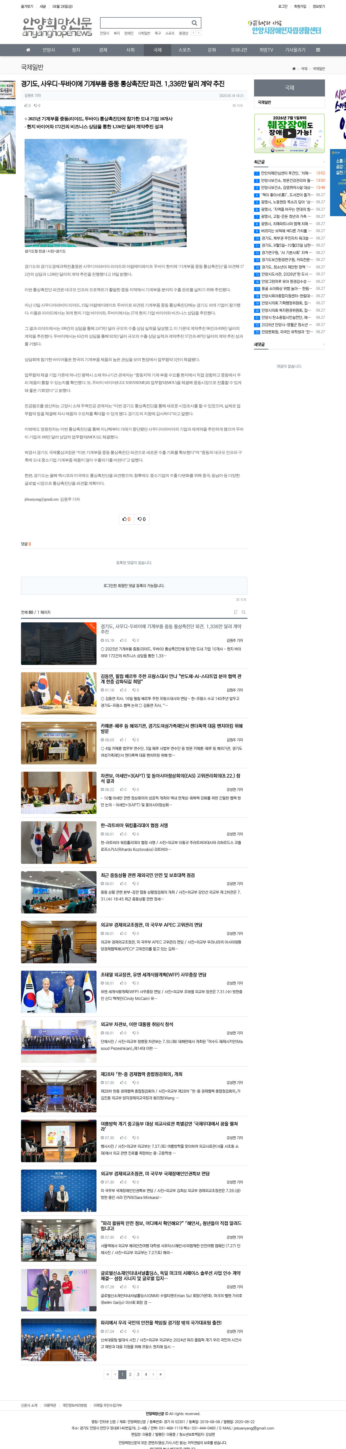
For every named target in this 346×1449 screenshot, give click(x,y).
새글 (43, 7)
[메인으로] (28, 50)
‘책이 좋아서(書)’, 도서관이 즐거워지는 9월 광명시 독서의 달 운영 (285, 195)
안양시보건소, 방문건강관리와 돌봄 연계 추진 (285, 180)
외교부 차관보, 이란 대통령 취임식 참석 (137, 1024)
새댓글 (259, 344)
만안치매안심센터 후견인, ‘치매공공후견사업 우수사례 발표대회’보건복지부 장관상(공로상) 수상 (285, 173)
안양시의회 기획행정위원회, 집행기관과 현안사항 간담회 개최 (285, 303)
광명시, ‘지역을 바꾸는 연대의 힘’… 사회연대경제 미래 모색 (285, 209)
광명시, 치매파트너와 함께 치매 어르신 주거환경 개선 (285, 224)
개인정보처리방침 (75, 1405)
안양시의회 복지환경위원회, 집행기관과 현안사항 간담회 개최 (285, 310)
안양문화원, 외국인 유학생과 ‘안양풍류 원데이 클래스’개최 (285, 332)
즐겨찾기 (27, 7)
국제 (304, 69)
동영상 (183, 33)
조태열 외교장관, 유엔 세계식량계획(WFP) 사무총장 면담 (153, 974)
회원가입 (300, 7)
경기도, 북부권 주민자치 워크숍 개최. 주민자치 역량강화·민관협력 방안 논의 (285, 238)
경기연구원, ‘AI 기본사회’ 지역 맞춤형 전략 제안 (285, 253)
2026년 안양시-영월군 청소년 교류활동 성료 (285, 325)
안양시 (104, 33)
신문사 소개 (29, 1405)
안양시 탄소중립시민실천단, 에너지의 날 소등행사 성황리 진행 (285, 317)
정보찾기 (319, 7)
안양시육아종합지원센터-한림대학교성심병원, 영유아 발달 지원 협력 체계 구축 (285, 296)
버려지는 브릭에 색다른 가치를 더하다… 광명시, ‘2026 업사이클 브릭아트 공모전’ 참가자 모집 (285, 231)
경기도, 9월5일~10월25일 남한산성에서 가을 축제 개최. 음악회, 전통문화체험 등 (285, 245)
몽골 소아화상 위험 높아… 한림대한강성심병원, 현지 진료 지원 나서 (285, 289)
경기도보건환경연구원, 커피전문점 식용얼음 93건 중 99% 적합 (285, 260)
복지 (117, 33)
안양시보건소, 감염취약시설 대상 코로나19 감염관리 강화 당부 (285, 188)
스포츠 (170, 33)
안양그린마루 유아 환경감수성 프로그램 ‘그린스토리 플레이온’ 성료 (285, 281)
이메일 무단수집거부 (107, 1405)
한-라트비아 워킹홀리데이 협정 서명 (134, 825)
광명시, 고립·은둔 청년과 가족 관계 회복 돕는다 (285, 216)
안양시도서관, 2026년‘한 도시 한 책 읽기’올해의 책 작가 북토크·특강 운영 (285, 274)
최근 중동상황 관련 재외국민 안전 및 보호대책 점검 (148, 875)
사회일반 (144, 33)
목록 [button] (239, 106)
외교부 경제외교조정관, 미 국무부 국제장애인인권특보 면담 (155, 1173)
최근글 (259, 162)
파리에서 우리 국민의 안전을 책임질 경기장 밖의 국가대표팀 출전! (161, 1322)
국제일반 (319, 69)
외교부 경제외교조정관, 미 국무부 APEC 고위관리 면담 (151, 925)
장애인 (128, 33)
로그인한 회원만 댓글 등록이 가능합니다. (134, 586)
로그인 (282, 7)
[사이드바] (318, 50)
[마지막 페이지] (161, 1374)
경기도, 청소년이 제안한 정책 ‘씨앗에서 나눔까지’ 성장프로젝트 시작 (285, 267)
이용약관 (50, 1405)
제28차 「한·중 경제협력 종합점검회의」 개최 (141, 1074)
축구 (158, 33)
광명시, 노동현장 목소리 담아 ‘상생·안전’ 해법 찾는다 (285, 202)
